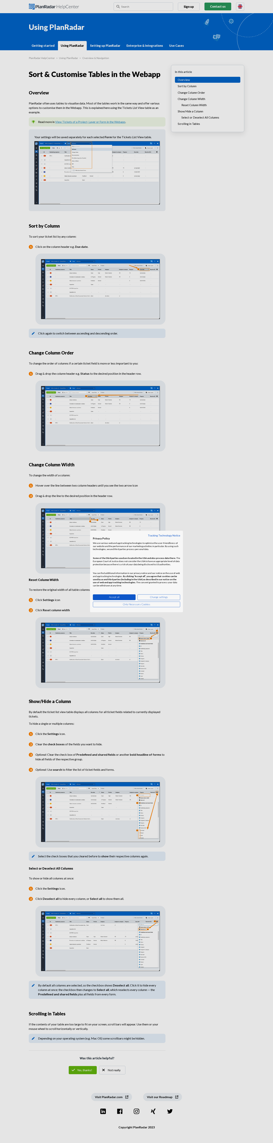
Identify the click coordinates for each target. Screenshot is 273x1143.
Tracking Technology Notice (164, 535)
